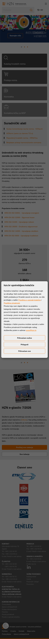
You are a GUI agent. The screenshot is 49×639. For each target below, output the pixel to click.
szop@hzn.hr (31, 330)
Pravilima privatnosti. (12, 303)
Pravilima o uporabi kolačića (29, 300)
